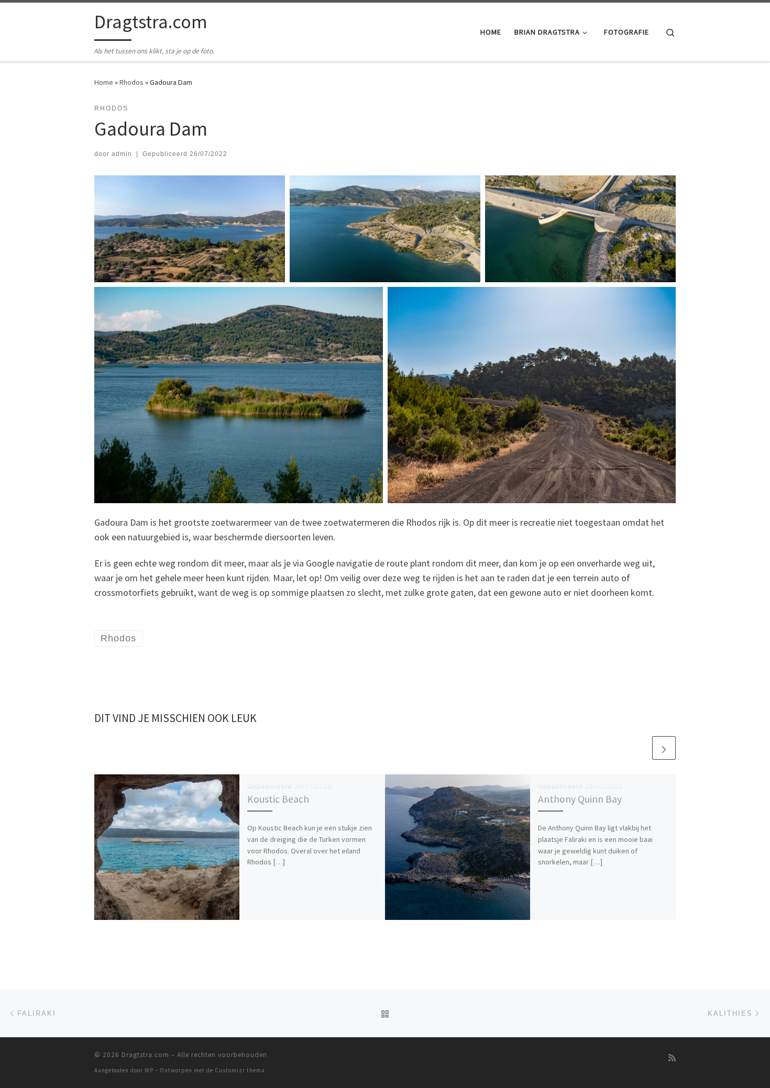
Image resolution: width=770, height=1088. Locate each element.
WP (149, 1070)
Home (103, 82)
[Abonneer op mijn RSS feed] (672, 1057)
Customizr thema (240, 1070)
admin (122, 154)
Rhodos (131, 82)
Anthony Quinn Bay (580, 799)
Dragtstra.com (145, 1054)
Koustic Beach (278, 799)
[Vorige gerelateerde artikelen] (639, 748)
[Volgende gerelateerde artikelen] (664, 748)
